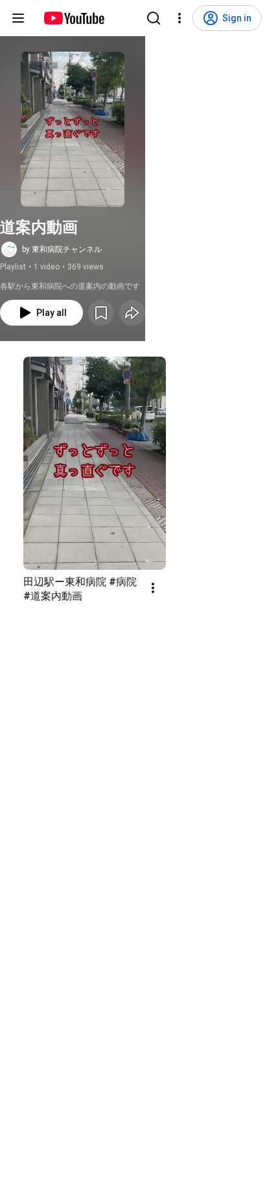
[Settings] (179, 18)
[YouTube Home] (73, 18)
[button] (72, 129)
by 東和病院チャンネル (62, 249)
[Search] (153, 18)
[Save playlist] (101, 313)
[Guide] (18, 18)
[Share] (132, 313)
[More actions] (153, 588)
